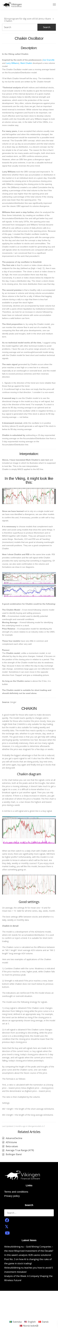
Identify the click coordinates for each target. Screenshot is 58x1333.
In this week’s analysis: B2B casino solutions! (27, 1255)
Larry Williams (12, 63)
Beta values (12, 1146)
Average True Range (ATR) (20, 1150)
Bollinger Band (14, 1154)
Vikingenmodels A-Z (36, 1126)
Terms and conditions (16, 1191)
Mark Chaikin (26, 63)
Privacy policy (12, 1196)
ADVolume (11, 1142)
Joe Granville (48, 60)
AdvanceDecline (14, 1138)
